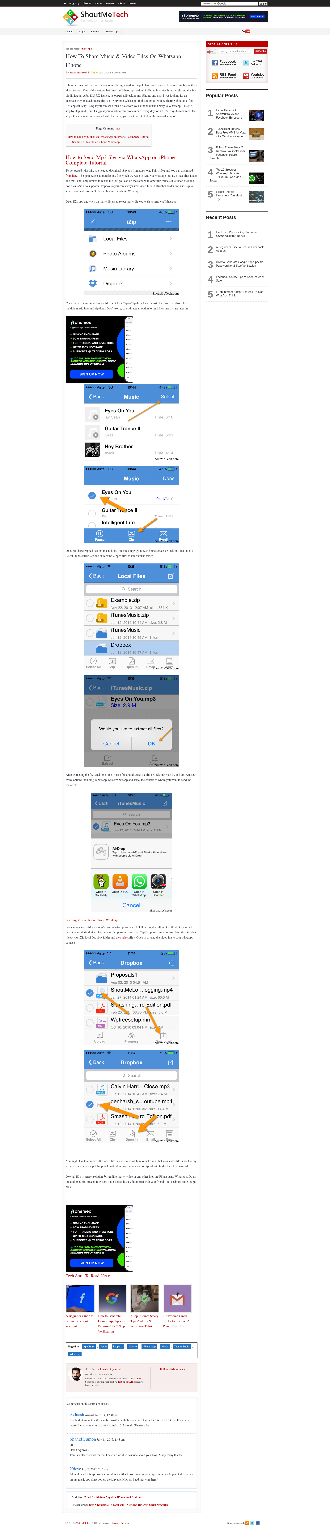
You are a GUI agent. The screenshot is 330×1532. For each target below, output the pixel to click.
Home (82, 49)
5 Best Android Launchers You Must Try (229, 195)
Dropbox (118, 1346)
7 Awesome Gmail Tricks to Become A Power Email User (176, 1321)
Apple (82, 31)
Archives (125, 1522)
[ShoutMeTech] (95, 17)
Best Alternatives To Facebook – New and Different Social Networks (128, 1505)
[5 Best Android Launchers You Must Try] (256, 197)
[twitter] (252, 1523)
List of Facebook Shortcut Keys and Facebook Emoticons (229, 114)
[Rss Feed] (247, 1523)
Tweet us (132, 3)
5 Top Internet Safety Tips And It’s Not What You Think (144, 1321)
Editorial (95, 31)
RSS (120, 1381)
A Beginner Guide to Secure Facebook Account (80, 1321)
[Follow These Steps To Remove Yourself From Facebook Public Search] (256, 156)
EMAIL (129, 1381)
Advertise (109, 3)
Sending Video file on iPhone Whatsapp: (96, 142)
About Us (87, 3)
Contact (98, 3)
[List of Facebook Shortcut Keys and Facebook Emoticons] (256, 115)
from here (71, 175)
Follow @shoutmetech (173, 1369)
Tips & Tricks (181, 1346)
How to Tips (112, 31)
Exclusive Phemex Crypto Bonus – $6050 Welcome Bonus (238, 233)
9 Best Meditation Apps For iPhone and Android (113, 1497)
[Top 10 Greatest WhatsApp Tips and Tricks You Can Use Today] (256, 178)
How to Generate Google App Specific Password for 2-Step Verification (239, 263)
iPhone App (149, 1346)
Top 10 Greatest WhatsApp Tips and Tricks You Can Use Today (225, 175)
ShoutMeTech (84, 1522)
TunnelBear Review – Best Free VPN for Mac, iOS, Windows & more (231, 132)
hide (118, 128)
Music (165, 1346)
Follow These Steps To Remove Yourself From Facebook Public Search (227, 153)
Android (69, 31)
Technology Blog (71, 3)
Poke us (121, 3)
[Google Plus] (263, 1523)
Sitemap (115, 1522)
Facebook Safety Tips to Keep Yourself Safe (240, 278)
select (125, 937)
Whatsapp (75, 1354)
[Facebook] (258, 1523)
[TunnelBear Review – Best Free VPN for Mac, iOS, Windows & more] (256, 134)
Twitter (137, 1378)
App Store (88, 1346)
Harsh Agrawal (78, 72)
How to (133, 1346)
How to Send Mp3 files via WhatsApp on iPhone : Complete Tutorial (108, 136)
